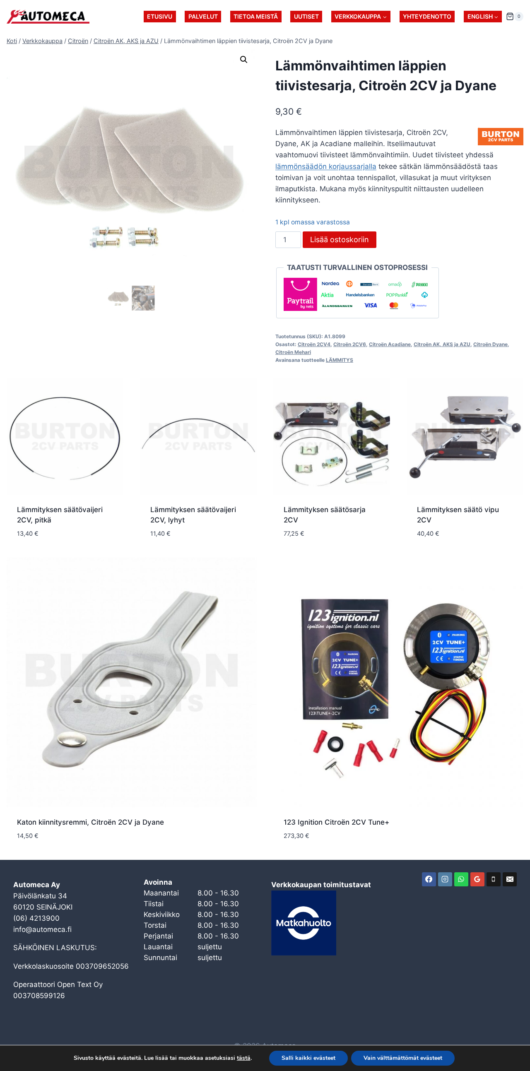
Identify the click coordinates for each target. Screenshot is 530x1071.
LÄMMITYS (339, 360)
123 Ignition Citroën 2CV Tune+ (336, 822)
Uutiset (306, 16)
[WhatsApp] (461, 879)
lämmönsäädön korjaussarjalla (325, 166)
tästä (244, 1058)
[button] (243, 59)
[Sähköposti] (510, 879)
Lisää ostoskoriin (339, 239)
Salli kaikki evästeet (308, 1058)
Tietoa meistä (256, 16)
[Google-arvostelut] (477, 879)
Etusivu (159, 16)
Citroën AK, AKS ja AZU (442, 344)
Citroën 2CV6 (349, 344)
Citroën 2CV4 (314, 344)
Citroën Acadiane (390, 344)
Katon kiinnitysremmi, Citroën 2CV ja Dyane (90, 822)
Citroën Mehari (293, 352)
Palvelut (203, 16)
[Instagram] (445, 879)
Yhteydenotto (427, 16)
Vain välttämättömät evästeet (403, 1058)
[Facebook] (429, 879)
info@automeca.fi (42, 929)
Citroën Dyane (490, 344)
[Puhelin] (494, 879)
